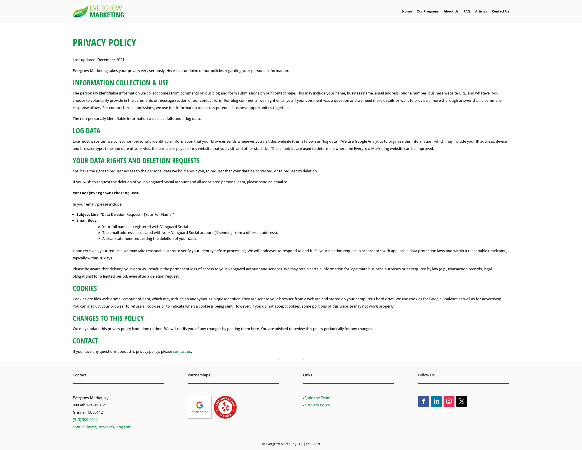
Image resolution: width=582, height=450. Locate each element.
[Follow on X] (461, 401)
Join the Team (318, 397)
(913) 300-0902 (85, 419)
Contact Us (500, 11)
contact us (182, 351)
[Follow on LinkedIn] (436, 401)
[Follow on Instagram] (449, 401)
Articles (481, 11)
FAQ (467, 11)
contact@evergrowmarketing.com (102, 426)
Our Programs (428, 11)
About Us (451, 11)
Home (407, 11)
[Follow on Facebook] (423, 401)
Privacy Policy (318, 405)
